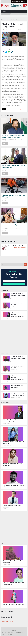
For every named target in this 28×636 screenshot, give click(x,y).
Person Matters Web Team (8, 29)
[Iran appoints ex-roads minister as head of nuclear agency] (14, 156)
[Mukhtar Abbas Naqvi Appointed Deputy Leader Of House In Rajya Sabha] (14, 126)
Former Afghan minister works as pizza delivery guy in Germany (13, 196)
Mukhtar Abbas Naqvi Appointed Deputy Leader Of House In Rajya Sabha (13, 136)
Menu (3, 11)
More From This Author (19, 247)
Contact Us (10, 632)
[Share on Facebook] (3, 52)
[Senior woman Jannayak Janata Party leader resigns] (14, 215)
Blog (3, 634)
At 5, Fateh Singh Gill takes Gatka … (17, 386)
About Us (4, 632)
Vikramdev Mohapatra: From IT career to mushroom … (17, 304)
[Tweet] (6, 52)
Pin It (21, 109)
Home (3, 19)
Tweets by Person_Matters (7, 621)
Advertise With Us (19, 632)
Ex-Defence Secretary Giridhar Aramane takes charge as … (18, 295)
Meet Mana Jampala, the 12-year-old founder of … (18, 394)
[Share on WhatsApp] (9, 52)
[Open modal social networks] (12, 52)
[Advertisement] (14, 337)
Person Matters (11, 628)
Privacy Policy (9, 634)
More (4, 143)
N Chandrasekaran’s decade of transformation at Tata (17, 314)
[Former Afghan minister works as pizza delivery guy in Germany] (14, 185)
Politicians (8, 19)
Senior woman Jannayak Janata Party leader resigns (12, 225)
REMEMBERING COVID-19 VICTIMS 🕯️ (19, 1)
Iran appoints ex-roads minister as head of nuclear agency (13, 166)
